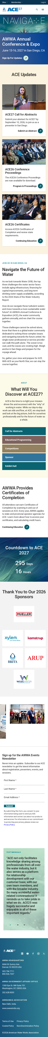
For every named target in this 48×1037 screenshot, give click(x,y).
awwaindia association (14, 1000)
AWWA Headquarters (13, 960)
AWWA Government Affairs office (20, 982)
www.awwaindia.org (11, 1008)
